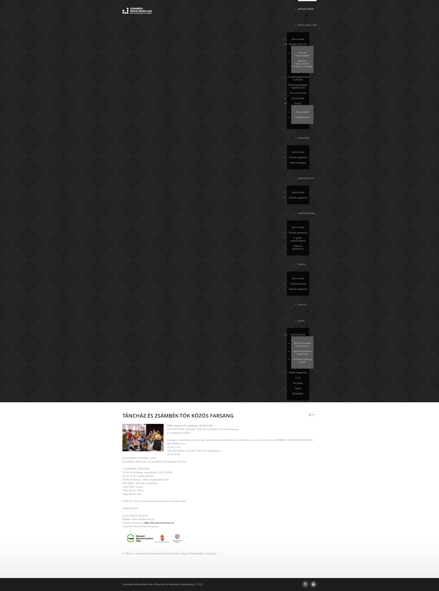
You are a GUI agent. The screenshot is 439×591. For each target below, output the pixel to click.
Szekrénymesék (298, 283)
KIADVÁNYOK (298, 335)
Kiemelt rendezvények (302, 54)
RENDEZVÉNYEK (298, 44)
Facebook (305, 584)
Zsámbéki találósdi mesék (302, 360)
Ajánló (298, 388)
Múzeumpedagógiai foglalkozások (298, 86)
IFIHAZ (298, 103)
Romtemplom (306, 178)
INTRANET (298, 394)
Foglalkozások (302, 117)
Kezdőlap (298, 383)
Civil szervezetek (298, 93)
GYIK (298, 378)
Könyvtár (303, 138)
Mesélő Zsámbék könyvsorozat (302, 344)
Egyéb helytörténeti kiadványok (302, 352)
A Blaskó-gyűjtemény (298, 247)
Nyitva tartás (298, 39)
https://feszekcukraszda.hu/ (159, 522)
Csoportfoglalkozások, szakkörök (298, 78)
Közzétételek (298, 98)
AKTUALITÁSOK (306, 8)
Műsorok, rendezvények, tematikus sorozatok (302, 64)
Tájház (302, 264)
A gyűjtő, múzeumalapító (298, 239)
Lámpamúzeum (306, 213)
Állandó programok (298, 157)
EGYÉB (301, 320)
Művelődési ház (307, 25)
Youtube (313, 584)
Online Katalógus (297, 162)
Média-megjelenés (298, 372)
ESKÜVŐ (302, 304)
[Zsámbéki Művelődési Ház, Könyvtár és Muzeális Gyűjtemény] (137, 10)
